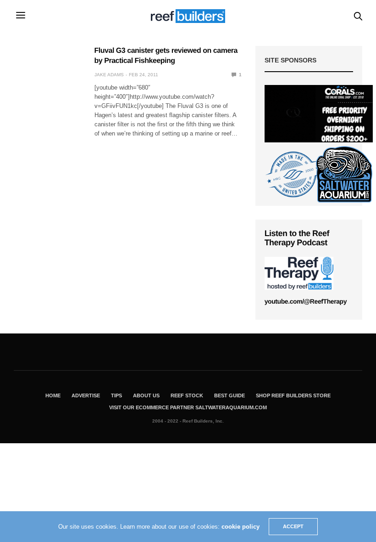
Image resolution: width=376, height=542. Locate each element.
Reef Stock (187, 395)
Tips (116, 395)
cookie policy (240, 526)
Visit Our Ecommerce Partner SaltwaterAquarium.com (188, 407)
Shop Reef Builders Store (293, 395)
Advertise (86, 395)
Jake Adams (109, 74)
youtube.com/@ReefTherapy (306, 301)
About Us (146, 395)
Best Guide (229, 395)
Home (53, 395)
